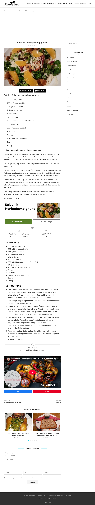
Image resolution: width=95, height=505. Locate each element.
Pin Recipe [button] (48, 222)
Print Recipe (41, 90)
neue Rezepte (14, 10)
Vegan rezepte (74, 3)
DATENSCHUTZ (29, 495)
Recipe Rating (9, 453)
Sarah (35, 45)
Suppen (69, 106)
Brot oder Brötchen (49, 3)
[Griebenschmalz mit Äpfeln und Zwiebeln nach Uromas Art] (46, 422)
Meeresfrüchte (71, 90)
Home (29, 3)
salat (60, 3)
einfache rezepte (71, 69)
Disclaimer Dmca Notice (56, 495)
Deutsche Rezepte (71, 65)
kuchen (65, 3)
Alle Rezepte (70, 57)
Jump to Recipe (27, 90)
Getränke (69, 82)
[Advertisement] (47, 27)
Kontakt (83, 3)
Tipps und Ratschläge (72, 110)
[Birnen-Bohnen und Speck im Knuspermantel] (18, 422)
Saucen (69, 102)
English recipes (71, 73)
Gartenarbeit (70, 78)
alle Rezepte (36, 3)
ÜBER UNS (42, 495)
